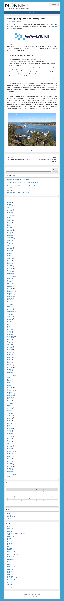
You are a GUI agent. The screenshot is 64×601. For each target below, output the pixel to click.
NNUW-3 (9, 564)
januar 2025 (10, 232)
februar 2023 (10, 268)
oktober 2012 (10, 473)
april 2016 (9, 403)
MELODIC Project (11, 551)
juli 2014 (9, 438)
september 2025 (11, 219)
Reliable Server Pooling (12, 578)
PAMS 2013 (10, 573)
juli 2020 (9, 319)
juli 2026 (9, 202)
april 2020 (9, 324)
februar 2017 (10, 387)
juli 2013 (9, 458)
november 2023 (10, 253)
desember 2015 (10, 410)
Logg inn (9, 513)
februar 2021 (10, 308)
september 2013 (11, 455)
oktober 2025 (10, 217)
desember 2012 (10, 469)
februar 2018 (10, 367)
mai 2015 (9, 422)
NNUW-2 (9, 563)
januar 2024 (10, 250)
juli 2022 (9, 280)
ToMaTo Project (11, 587)
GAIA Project (10, 531)
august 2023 (10, 258)
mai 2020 (9, 323)
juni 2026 (9, 204)
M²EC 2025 (9, 548)
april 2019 (9, 344)
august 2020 (10, 318)
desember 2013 (10, 450)
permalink (33, 150)
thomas (19, 21)
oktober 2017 (10, 374)
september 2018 (11, 356)
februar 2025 (10, 230)
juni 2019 (9, 341)
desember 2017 (10, 370)
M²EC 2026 (9, 549)
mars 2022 (9, 286)
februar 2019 (10, 347)
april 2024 (9, 245)
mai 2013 (9, 461)
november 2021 (10, 293)
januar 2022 (10, 290)
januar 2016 (10, 408)
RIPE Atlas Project (11, 579)
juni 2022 (9, 281)
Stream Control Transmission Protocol (16, 586)
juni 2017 (9, 380)
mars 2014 (9, 445)
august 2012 (10, 476)
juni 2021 (9, 301)
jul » (34, 505)
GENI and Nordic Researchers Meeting (16, 533)
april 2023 (9, 265)
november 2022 (10, 273)
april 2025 (9, 227)
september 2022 (11, 276)
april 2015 (9, 423)
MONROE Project (11, 553)
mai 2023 (9, 263)
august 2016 (10, 397)
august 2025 (10, 220)
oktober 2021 (10, 295)
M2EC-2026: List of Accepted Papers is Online (18, 192)
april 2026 (9, 207)
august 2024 (10, 240)
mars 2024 (9, 247)
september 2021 (11, 296)
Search (55, 170)
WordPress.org (10, 518)
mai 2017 (9, 382)
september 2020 (11, 316)
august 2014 (10, 436)
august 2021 (10, 298)
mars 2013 (9, 464)
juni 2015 (9, 420)
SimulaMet (9, 584)
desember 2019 (10, 331)
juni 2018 (9, 361)
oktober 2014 (10, 433)
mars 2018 (9, 366)
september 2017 (11, 375)
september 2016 (11, 395)
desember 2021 (10, 291)
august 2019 (10, 337)
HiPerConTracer (10, 536)
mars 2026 (9, 209)
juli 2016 (9, 399)
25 (7, 500)
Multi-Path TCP (10, 556)
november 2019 (10, 332)
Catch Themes (36, 596)
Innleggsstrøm (10, 515)
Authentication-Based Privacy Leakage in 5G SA (18, 179)
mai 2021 (9, 303)
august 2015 (10, 417)
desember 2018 (10, 351)
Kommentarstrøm (11, 516)
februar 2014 (10, 446)
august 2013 (10, 456)
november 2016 (10, 392)
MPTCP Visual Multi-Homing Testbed (15, 554)
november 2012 (10, 471)
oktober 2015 (10, 413)
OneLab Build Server (12, 568)
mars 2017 (9, 385)
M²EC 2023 (9, 545)
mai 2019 (9, 342)
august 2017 (10, 377)
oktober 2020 (10, 314)
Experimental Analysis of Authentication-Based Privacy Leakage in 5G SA (24, 186)
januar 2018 (10, 369)
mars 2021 (9, 306)
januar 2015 (10, 428)
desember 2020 (10, 311)
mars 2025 (9, 229)
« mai (30, 505)
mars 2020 (9, 326)
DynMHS (9, 526)
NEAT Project (10, 558)
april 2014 (9, 443)
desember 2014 (10, 430)
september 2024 (11, 238)
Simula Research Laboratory (13, 582)
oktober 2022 (10, 275)
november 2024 (10, 235)
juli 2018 (9, 359)
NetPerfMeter (10, 559)
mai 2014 (9, 441)
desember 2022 (10, 271)
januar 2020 (10, 329)
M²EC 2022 (9, 543)
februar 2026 (10, 210)
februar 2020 (10, 328)
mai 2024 (9, 243)
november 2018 (10, 352)
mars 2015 (9, 425)
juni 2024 (9, 242)
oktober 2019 (10, 334)
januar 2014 (10, 448)
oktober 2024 (10, 237)
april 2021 (9, 304)
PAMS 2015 (10, 576)
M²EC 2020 (9, 540)
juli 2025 (9, 222)
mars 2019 (9, 346)
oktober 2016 (10, 394)
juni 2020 (9, 321)
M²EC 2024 (9, 546)
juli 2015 (9, 418)
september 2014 (11, 435)
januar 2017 (10, 389)
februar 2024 (10, 248)
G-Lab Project (10, 530)
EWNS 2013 (10, 528)
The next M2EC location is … (14, 189)
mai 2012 (9, 478)
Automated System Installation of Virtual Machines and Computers (22, 182)
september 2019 (11, 336)
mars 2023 (9, 267)
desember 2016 (10, 390)
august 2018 (10, 357)
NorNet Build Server (11, 566)
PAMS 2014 (10, 574)
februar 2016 (10, 407)
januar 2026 (10, 212)
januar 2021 (10, 309)
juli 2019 (9, 339)
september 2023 (11, 257)
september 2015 (11, 415)
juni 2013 (9, 460)
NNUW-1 (9, 561)
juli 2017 (9, 379)
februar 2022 (10, 288)
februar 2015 (10, 427)
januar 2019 (10, 349)
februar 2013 (10, 466)
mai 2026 (9, 205)
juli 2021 (9, 299)
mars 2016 (9, 405)
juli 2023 (9, 260)
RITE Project (10, 581)
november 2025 (10, 215)
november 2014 (10, 431)
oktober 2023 (10, 255)
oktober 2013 (10, 453)
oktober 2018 (10, 354)
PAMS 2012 (10, 571)
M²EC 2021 (9, 541)
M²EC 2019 (9, 538)
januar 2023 (10, 270)
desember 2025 (10, 214)
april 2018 (9, 364)
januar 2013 (10, 468)
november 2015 (10, 412)
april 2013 (9, 463)
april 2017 (9, 384)
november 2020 (10, 313)
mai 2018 (9, 362)
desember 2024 (10, 234)
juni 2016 (9, 400)
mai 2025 (9, 225)
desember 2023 (10, 252)
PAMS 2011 (10, 569)
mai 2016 (9, 402)
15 (36, 496)
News (18, 150)
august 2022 (10, 278)
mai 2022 (9, 283)
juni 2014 (9, 440)
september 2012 (11, 474)
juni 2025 (9, 224)
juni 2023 (9, 262)
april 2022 (9, 285)
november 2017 (10, 372)
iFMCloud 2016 (10, 535)
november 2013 (10, 451)
